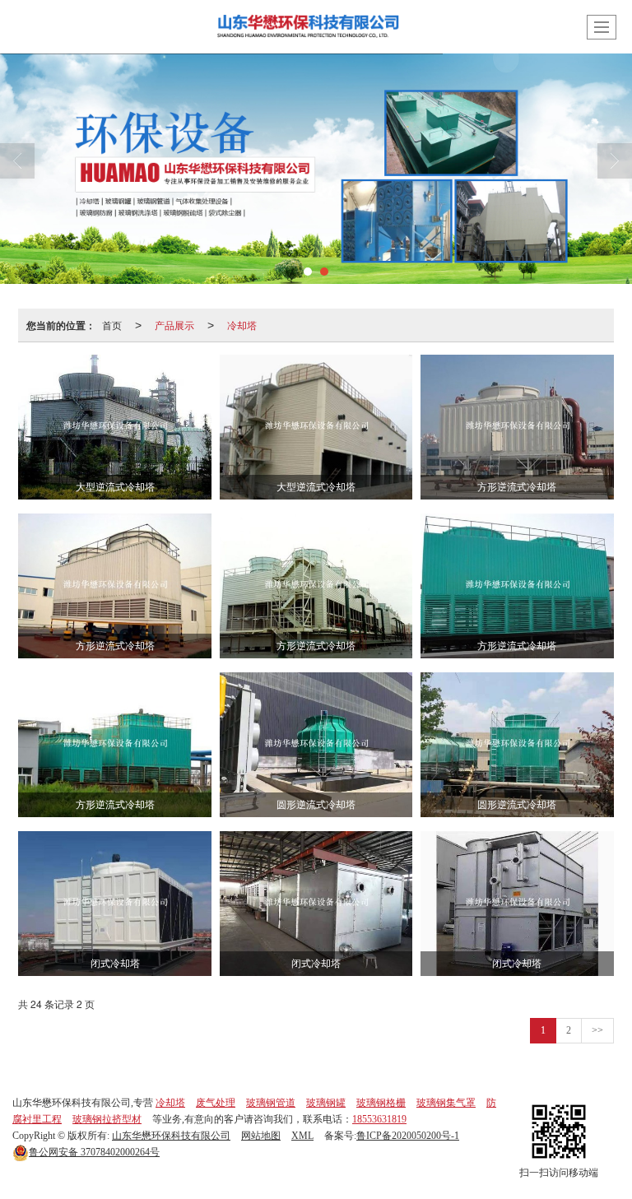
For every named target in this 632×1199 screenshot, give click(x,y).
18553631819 (379, 1119)
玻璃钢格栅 (381, 1102)
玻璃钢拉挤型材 (107, 1119)
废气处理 (215, 1102)
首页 (112, 325)
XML (302, 1135)
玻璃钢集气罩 (446, 1102)
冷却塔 (242, 325)
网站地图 (261, 1135)
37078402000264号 (94, 1152)
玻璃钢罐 (326, 1102)
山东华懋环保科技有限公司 (171, 1135)
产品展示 (174, 325)
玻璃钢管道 (270, 1102)
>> (597, 1030)
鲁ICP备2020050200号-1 (407, 1135)
